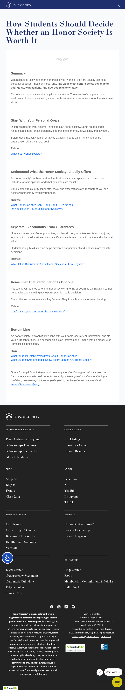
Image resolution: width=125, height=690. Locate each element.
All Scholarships (17, 457)
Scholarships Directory (21, 445)
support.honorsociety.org (25, 384)
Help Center (72, 570)
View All (11, 548)
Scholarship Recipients (21, 451)
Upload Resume (75, 451)
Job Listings (72, 439)
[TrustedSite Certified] (75, 648)
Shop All (11, 479)
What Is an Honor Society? (26, 153)
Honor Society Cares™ (79, 524)
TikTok (69, 502)
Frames (10, 490)
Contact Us (106, 636)
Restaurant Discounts (20, 536)
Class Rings (13, 496)
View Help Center (92, 614)
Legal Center (14, 570)
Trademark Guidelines (20, 581)
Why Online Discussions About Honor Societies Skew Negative (47, 264)
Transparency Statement (22, 575)
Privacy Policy (15, 587)
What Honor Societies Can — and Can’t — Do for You (42, 205)
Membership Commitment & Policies (89, 581)
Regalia (10, 485)
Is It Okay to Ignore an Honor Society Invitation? (38, 311)
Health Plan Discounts (21, 542)
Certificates (13, 524)
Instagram (71, 496)
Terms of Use (14, 593)
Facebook (70, 479)
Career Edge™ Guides (20, 530)
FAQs (68, 575)
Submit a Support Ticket (91, 618)
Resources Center (76, 445)
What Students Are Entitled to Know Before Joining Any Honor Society (51, 359)
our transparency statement (33, 674)
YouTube (70, 490)
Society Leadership (77, 530)
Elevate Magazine (75, 536)
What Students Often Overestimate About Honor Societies (44, 356)
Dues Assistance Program (23, 439)
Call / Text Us (73, 587)
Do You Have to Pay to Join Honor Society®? (37, 209)
